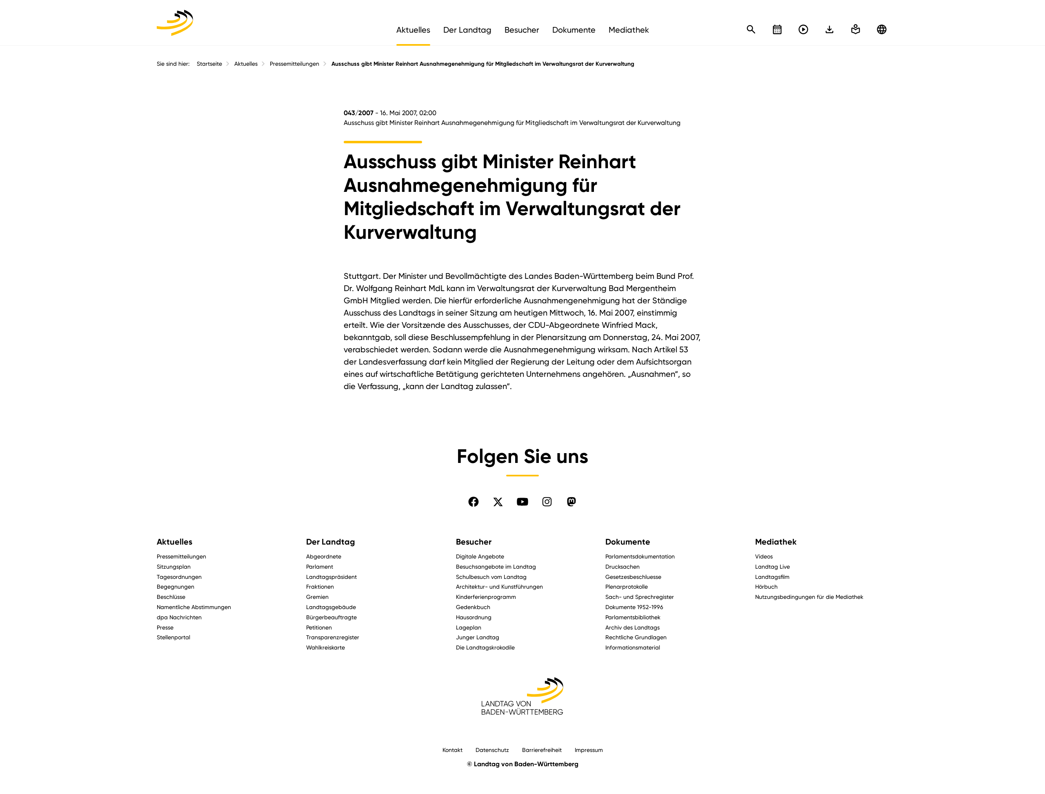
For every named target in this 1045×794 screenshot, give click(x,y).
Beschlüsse (171, 596)
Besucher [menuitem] (522, 30)
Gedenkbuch (473, 606)
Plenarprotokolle (626, 586)
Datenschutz (492, 749)
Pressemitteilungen (294, 63)
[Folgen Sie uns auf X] (498, 502)
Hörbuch (766, 586)
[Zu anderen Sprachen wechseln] (882, 29)
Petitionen (319, 627)
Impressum (589, 749)
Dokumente (627, 542)
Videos (764, 556)
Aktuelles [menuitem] (413, 30)
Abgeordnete (323, 556)
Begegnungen (175, 586)
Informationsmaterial (632, 647)
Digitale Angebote (480, 556)
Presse (165, 627)
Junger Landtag (477, 637)
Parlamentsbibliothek (632, 617)
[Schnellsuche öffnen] (751, 29)
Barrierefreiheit (542, 749)
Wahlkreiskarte (325, 647)
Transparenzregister (332, 637)
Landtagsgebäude (331, 606)
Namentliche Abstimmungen (194, 606)
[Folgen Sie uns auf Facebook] (473, 502)
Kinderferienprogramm (486, 596)
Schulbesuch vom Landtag (491, 576)
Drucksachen (622, 566)
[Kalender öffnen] (777, 29)
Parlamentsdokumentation (640, 556)
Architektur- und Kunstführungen (499, 586)
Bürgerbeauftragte (331, 617)
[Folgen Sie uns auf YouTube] (522, 502)
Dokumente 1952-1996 (634, 606)
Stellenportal (173, 637)
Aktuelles (246, 63)
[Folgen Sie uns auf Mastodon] (571, 502)
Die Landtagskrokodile (485, 647)
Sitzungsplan (174, 566)
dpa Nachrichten (179, 617)
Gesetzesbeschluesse (633, 576)
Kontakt (452, 749)
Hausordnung (473, 617)
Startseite (209, 63)
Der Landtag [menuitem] (467, 30)
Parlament (319, 566)
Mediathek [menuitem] (629, 30)
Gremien (317, 596)
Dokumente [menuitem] (574, 30)
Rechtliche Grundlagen (636, 637)
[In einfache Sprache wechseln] (829, 29)
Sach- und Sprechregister (639, 596)
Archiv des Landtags (632, 627)
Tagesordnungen (179, 576)
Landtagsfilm (772, 576)
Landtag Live (772, 566)
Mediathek (776, 542)
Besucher (473, 542)
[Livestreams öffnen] (803, 29)
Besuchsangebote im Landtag (496, 566)
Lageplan (468, 627)
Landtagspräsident (331, 576)
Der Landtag (330, 542)
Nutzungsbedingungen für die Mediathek (809, 596)
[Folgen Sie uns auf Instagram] (547, 502)
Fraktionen (320, 586)
